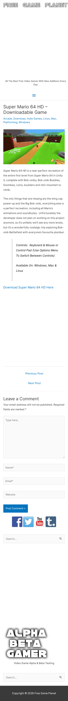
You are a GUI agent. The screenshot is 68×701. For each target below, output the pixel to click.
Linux (46, 118)
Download (19, 118)
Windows (24, 122)
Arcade (7, 118)
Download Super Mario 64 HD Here (28, 287)
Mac (53, 118)
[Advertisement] (34, 43)
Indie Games (34, 118)
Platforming (10, 122)
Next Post (34, 383)
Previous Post (34, 373)
